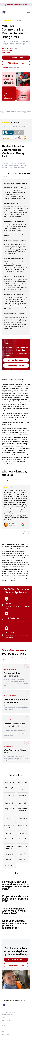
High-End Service (6, 1020)
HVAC (3, 1017)
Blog (3, 1031)
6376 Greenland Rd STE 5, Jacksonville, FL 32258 (13, 1000)
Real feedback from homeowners (12, 481)
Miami (3, 1026)
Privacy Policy (5, 1034)
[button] (28, 12)
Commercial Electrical (7, 1023)
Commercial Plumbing (7, 1014)
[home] (4, 12)
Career (3, 1028)
